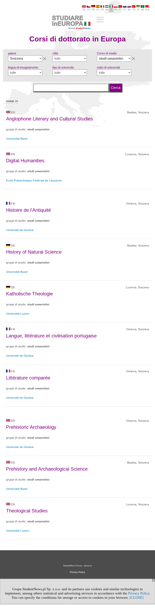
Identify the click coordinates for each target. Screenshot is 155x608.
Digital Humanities (25, 160)
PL (115, 9)
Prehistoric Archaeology (31, 427)
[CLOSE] (136, 597)
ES (97, 9)
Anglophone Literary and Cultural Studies (49, 118)
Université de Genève (20, 230)
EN (84, 9)
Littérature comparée (28, 377)
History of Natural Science (34, 252)
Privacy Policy (138, 593)
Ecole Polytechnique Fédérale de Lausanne (34, 180)
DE (93, 9)
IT (111, 9)
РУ (124, 9)
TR (133, 9)
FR (102, 9)
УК (138, 9)
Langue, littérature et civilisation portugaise (51, 335)
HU (106, 9)
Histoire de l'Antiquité (28, 210)
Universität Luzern (17, 313)
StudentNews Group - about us (77, 565)
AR (142, 9)
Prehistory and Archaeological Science (47, 469)
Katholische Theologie (29, 293)
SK (129, 9)
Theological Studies (27, 510)
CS (88, 9)
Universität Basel (16, 138)
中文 (147, 9)
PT (120, 9)
